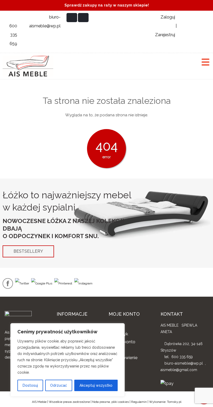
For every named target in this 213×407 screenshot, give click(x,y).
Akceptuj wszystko (95, 385)
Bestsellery (28, 251)
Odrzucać (58, 385)
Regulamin (139, 402)
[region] (67, 360)
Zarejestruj (165, 34)
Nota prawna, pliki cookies (110, 402)
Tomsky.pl (174, 402)
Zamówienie (125, 357)
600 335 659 (13, 34)
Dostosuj (30, 385)
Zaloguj (168, 17)
